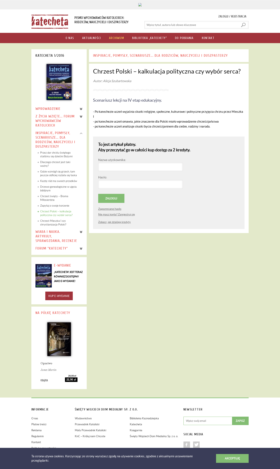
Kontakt (36, 442)
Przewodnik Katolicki (87, 424)
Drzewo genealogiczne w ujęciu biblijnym (58, 188)
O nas (34, 418)
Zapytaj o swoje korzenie (54, 205)
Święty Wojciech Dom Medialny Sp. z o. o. (154, 436)
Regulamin (37, 436)
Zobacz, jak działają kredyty (114, 222)
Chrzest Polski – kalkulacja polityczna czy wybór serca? (56, 213)
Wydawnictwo (83, 418)
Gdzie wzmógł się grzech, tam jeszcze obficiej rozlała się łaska (58, 173)
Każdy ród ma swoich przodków (58, 181)
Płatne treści (38, 424)
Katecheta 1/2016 (49, 55)
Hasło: (102, 177)
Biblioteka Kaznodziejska (144, 418)
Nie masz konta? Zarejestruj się (116, 214)
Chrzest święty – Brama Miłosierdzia (54, 198)
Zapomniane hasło (109, 208)
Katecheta (136, 424)
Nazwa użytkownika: (112, 160)
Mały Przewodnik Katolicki (90, 430)
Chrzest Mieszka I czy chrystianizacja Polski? (53, 222)
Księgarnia (136, 430)
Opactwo (46, 363)
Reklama (36, 430)
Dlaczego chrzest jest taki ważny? (55, 164)
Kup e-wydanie (59, 296)
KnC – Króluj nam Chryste (90, 436)
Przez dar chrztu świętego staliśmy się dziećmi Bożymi (56, 154)
